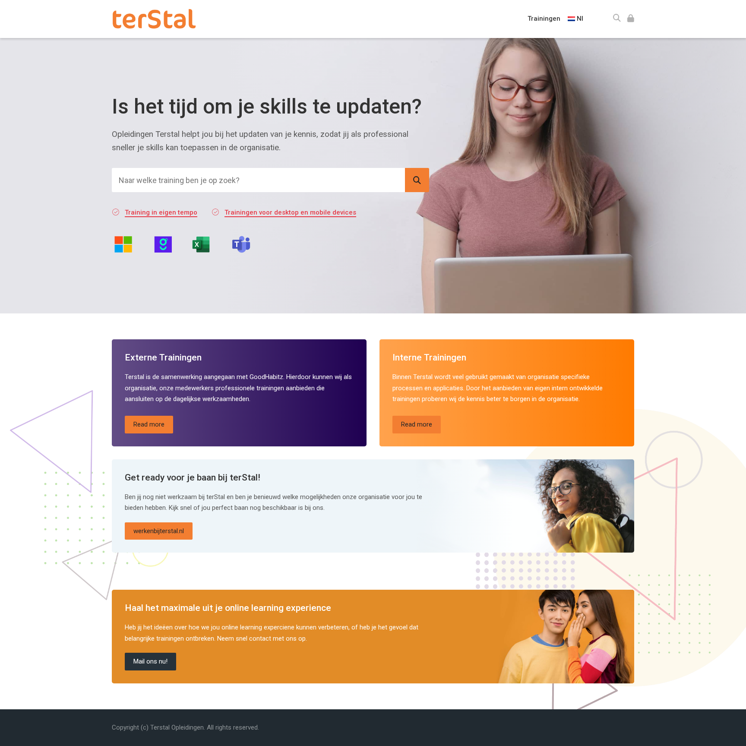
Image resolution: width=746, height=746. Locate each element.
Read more (148, 424)
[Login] (630, 19)
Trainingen (544, 18)
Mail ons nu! (150, 661)
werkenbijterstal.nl (158, 531)
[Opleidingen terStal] (154, 19)
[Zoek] (617, 19)
